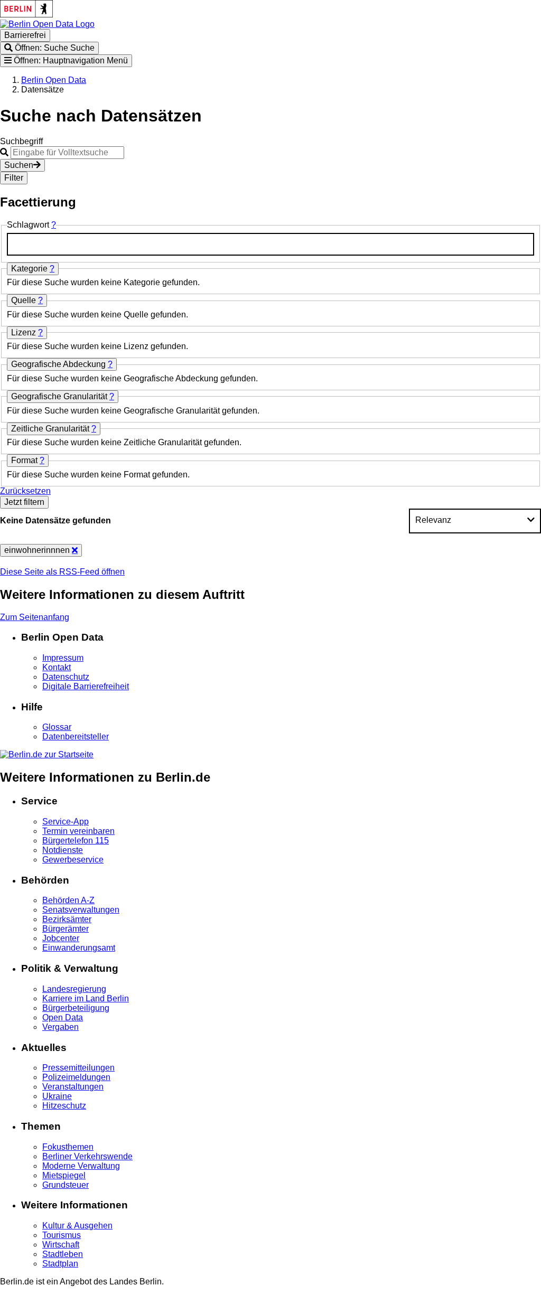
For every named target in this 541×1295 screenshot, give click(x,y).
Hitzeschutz (64, 1105)
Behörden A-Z (68, 900)
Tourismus (61, 1235)
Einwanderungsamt (78, 947)
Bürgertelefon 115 (75, 840)
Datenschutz (65, 676)
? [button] (53, 224)
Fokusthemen (68, 1146)
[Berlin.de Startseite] (47, 754)
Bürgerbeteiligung (75, 1007)
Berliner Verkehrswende (87, 1156)
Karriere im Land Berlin (85, 998)
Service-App (65, 821)
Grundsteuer (65, 1184)
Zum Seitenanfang (34, 617)
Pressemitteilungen (78, 1067)
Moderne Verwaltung (81, 1165)
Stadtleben (62, 1254)
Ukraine (57, 1096)
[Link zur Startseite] (47, 24)
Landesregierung (74, 988)
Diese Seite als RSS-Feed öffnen (62, 571)
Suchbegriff (21, 141)
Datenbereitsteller (75, 736)
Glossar (56, 726)
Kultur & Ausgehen (77, 1225)
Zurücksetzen (25, 490)
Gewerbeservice (73, 859)
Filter (13, 177)
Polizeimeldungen (76, 1077)
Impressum (62, 657)
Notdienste (62, 850)
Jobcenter (60, 938)
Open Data (62, 1017)
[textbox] (270, 244)
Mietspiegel (64, 1175)
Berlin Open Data (53, 80)
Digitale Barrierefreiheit (85, 686)
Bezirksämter (66, 919)
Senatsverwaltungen (80, 909)
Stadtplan (60, 1263)
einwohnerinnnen (38, 550)
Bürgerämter (65, 928)
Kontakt (56, 667)
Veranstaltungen (73, 1086)
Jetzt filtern (24, 502)
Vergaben (60, 1026)
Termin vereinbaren (78, 831)
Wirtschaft (60, 1244)
